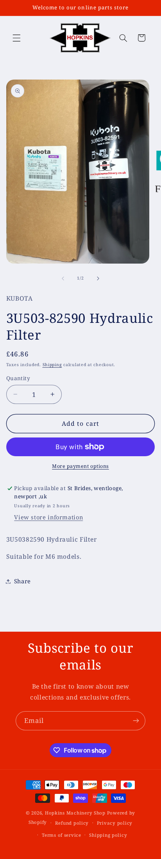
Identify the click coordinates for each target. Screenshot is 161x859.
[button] (16, 38)
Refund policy (72, 823)
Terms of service (61, 835)
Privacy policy (114, 823)
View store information (48, 517)
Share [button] (22, 581)
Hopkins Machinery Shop (75, 813)
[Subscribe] (136, 720)
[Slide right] (98, 278)
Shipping (52, 364)
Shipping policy (108, 835)
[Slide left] (63, 278)
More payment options (80, 466)
